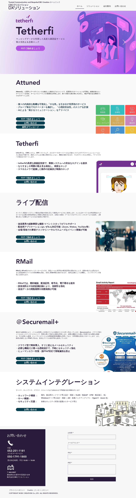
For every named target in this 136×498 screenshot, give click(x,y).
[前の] (12, 42)
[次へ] (124, 42)
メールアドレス (73, 443)
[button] (93, 6)
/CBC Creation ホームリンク (49, 2)
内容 (70, 463)
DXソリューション (24, 7)
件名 (70, 453)
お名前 (70, 433)
